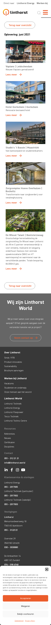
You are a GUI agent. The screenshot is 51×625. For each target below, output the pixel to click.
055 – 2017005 (11, 486)
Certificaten (9, 442)
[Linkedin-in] (6, 470)
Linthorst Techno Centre (15, 420)
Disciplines (9, 446)
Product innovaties (13, 361)
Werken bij (42, 3)
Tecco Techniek (11, 416)
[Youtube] (23, 470)
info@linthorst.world (14, 462)
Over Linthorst (12, 352)
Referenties (9, 433)
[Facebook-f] (11, 470)
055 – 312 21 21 (11, 458)
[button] (46, 569)
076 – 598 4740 (11, 564)
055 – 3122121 (11, 530)
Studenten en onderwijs (15, 387)
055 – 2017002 (11, 495)
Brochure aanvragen (14, 370)
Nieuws (7, 438)
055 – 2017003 (11, 504)
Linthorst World (13, 398)
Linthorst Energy (25, 3)
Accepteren (25, 598)
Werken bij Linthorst (15, 378)
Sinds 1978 (9, 357)
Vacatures (9, 383)
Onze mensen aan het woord (17, 391)
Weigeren (25, 606)
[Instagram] (17, 470)
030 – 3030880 (11, 547)
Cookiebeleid (19, 621)
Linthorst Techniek (13, 403)
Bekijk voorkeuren (25, 614)
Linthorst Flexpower (13, 412)
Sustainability (10, 366)
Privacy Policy (30, 621)
